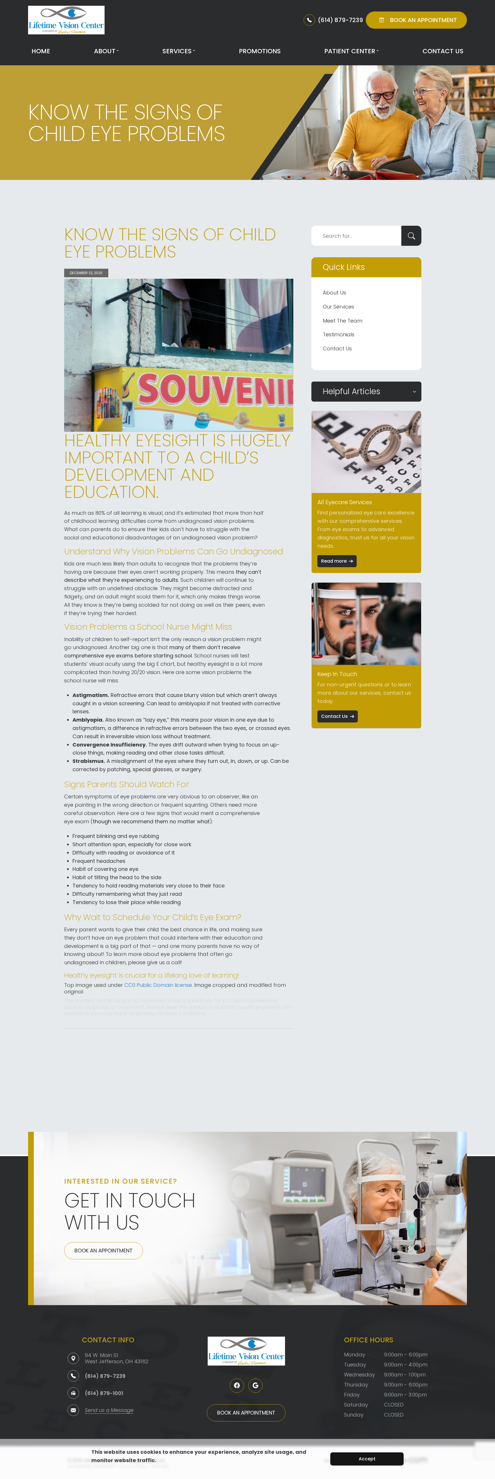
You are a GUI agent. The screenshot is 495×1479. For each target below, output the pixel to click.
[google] (255, 1385)
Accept (367, 1459)
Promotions (260, 51)
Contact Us (443, 51)
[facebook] (237, 1385)
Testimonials (338, 334)
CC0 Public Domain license (158, 985)
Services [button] (177, 51)
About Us (334, 292)
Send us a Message (109, 1411)
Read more (334, 561)
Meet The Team (342, 320)
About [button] (104, 51)
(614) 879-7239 (105, 1376)
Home (41, 51)
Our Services (338, 306)
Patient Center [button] (349, 51)
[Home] (66, 20)
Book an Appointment (103, 1250)
